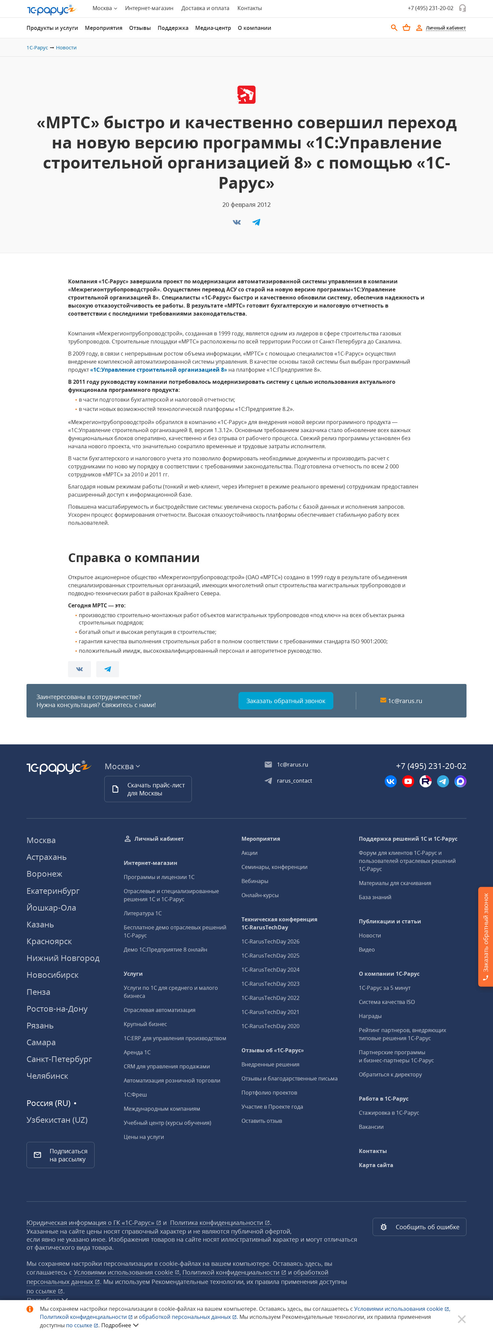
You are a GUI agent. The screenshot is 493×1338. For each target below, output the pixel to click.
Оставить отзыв (261, 1120)
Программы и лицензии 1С (159, 877)
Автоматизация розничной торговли (172, 1080)
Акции (249, 853)
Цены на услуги (144, 1137)
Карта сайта (376, 1165)
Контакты (249, 8)
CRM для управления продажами (167, 1066)
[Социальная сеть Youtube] (408, 781)
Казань (40, 924)
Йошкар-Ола (51, 907)
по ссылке (42, 1291)
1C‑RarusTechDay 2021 (270, 1012)
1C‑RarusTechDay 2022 (270, 998)
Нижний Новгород (63, 957)
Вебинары (254, 881)
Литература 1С (143, 913)
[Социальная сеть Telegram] (443, 781)
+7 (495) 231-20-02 (430, 8)
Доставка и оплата (205, 8)
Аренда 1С (137, 1052)
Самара (41, 1042)
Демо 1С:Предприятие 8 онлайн (165, 949)
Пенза (38, 991)
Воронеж (44, 873)
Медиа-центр (213, 28)
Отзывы (140, 28)
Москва (41, 839)
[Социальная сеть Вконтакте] (391, 781)
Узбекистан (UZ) (57, 1119)
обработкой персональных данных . (189, 1317)
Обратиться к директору (390, 1074)
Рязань (40, 1025)
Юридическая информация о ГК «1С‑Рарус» (91, 1222)
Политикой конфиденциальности (84, 1317)
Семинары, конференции (274, 867)
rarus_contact (294, 780)
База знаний (375, 897)
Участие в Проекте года (272, 1106)
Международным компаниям (162, 1108)
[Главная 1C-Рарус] (51, 10)
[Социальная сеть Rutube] (426, 781)
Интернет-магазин (149, 8)
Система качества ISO (387, 1002)
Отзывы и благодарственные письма (289, 1078)
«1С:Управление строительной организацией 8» (158, 369)
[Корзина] (406, 28)
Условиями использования (402, 1308)
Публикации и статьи (390, 921)
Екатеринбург (52, 890)
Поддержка (173, 28)
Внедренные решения (270, 1064)
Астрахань (46, 856)
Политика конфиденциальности (217, 1222)
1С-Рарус (37, 47)
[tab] (52, 28)
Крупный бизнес (145, 1024)
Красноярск (49, 941)
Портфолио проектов (269, 1092)
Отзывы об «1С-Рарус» (272, 1050)
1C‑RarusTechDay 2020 (270, 1026)
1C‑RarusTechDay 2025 (270, 955)
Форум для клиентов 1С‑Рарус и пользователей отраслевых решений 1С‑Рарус (407, 861)
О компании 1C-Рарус (389, 973)
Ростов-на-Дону (57, 1008)
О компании (254, 28)
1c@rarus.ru (405, 701)
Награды (370, 1016)
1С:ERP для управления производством (175, 1038)
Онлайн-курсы (260, 895)
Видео (367, 949)
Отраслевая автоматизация (160, 1010)
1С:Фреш (135, 1094)
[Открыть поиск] (394, 28)
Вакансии (371, 1127)
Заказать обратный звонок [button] (285, 701)
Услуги (133, 973)
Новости (66, 47)
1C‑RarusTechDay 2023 (270, 983)
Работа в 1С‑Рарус (383, 1098)
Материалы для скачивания (395, 883)
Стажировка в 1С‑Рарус (389, 1112)
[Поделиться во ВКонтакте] (237, 224)
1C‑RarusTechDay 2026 (270, 941)
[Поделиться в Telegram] (256, 224)
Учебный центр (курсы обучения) (167, 1122)
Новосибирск (52, 974)
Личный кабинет (159, 838)
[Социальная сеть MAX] (460, 781)
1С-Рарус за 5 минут (384, 987)
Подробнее (116, 1325)
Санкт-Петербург (59, 1058)
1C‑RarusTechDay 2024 (270, 969)
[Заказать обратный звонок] (462, 8)
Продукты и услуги (52, 28)
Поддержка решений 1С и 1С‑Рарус (408, 838)
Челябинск (47, 1075)
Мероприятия (103, 28)
